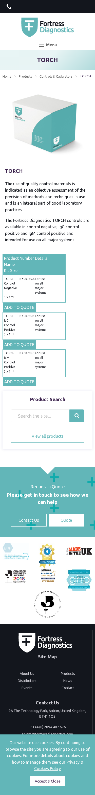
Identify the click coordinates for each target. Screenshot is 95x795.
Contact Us (28, 520)
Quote (66, 520)
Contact (68, 688)
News (67, 681)
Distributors (27, 681)
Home (7, 76)
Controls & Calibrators (56, 76)
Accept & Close (48, 781)
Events (27, 688)
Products (25, 76)
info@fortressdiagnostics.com (49, 734)
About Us (27, 674)
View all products (48, 436)
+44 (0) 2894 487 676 (49, 727)
